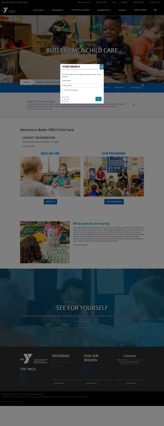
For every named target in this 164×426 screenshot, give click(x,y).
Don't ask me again (71, 90)
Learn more (67, 80)
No (65, 99)
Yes (98, 99)
